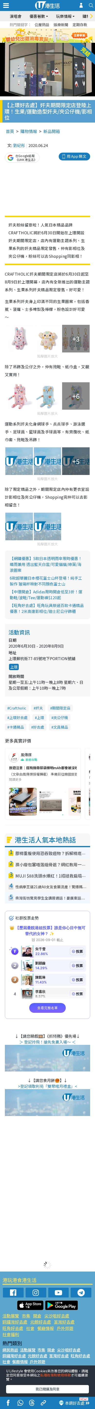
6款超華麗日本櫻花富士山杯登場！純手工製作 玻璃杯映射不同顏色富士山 (46, 581)
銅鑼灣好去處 (14, 1322)
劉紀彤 (19, 145)
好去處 (38, 727)
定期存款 (80, 24)
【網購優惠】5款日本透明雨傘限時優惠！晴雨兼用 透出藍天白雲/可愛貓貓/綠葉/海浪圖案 (46, 564)
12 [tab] (60, 35)
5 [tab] (56, 29)
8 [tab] (41, 35)
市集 (26, 1316)
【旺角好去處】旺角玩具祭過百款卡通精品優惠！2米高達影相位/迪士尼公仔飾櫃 (47, 608)
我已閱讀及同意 (47, 1388)
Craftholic (17, 707)
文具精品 (60, 727)
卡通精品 (16, 727)
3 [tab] (46, 29)
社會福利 (10, 1334)
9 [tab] (46, 35)
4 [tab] (51, 29)
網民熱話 (10, 1350)
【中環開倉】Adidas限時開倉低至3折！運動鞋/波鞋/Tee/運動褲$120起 (46, 594)
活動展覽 (10, 1316)
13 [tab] (43, 41)
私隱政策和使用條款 (55, 1375)
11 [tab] (56, 35)
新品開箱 (51, 131)
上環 (14, 666)
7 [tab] (36, 35)
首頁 (10, 131)
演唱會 (15, 16)
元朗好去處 (40, 1322)
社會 (30, 1328)
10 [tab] (51, 35)
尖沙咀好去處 (56, 1316)
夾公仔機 (60, 717)
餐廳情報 (45, 1328)
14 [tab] (48, 41)
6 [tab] (60, 29)
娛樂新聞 (61, 24)
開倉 (37, 1316)
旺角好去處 (12, 1328)
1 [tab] (36, 29)
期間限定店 (61, 707)
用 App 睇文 (76, 156)
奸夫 (39, 707)
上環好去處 (18, 717)
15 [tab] (53, 41)
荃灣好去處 (64, 1322)
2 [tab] (41, 29)
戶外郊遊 (65, 1328)
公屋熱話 (42, 24)
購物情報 (28, 131)
